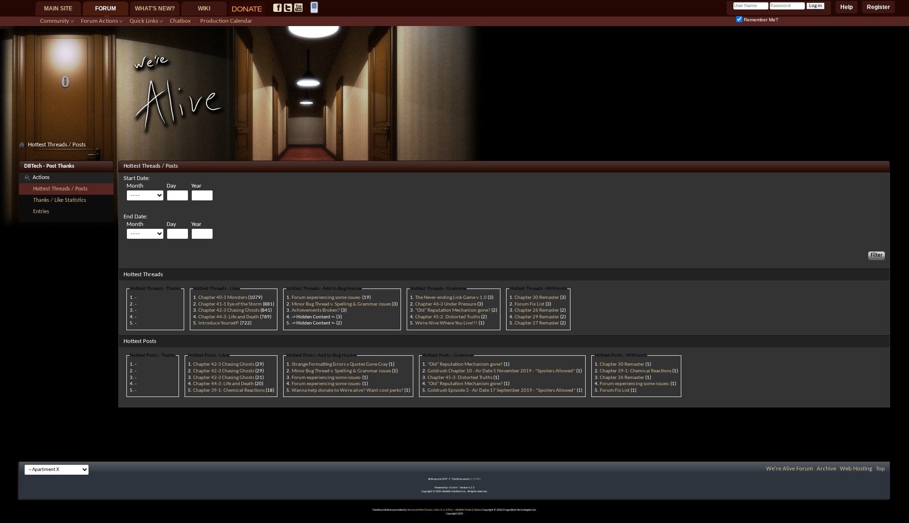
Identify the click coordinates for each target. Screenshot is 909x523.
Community (54, 21)
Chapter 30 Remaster (537, 297)
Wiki (204, 8)
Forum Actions (99, 21)
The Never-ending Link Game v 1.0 (451, 297)
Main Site (58, 8)
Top (880, 469)
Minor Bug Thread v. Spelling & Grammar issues (341, 304)
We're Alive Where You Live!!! (446, 323)
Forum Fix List (529, 304)
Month (134, 186)
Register (878, 7)
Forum (105, 8)
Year (196, 186)
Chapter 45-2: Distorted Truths (447, 317)
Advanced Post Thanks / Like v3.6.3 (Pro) (430, 510)
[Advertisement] (454, 154)
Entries (41, 212)
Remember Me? (760, 19)
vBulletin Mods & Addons (468, 510)
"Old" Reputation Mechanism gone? (452, 310)
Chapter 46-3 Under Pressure (445, 304)
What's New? (155, 8)
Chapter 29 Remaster (537, 317)
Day (171, 186)
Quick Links (144, 21)
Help (846, 7)
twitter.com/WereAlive (288, 7)
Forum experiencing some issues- (326, 297)
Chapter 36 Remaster (622, 377)
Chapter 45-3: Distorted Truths (460, 377)
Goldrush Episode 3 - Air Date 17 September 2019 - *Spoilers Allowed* (502, 390)
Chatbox (180, 21)
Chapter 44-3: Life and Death (228, 317)
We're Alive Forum (789, 469)
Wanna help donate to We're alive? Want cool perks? (347, 390)
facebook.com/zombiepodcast (277, 7)
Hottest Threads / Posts (60, 189)
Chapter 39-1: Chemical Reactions (229, 390)
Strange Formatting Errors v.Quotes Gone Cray (340, 364)
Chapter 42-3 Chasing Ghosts (228, 310)
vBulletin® (453, 487)
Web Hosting (856, 469)
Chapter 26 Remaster (537, 310)
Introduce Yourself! (218, 323)
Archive (826, 469)
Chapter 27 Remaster (537, 323)
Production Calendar (226, 21)
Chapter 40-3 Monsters (222, 297)
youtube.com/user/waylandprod (298, 7)
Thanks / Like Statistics (59, 200)
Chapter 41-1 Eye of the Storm (230, 304)
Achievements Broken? (316, 310)
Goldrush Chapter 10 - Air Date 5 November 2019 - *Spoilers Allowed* (501, 371)
